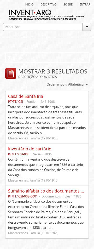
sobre (68, 4)
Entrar (84, 4)
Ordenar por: (56, 84)
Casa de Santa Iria (25, 96)
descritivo (48, 4)
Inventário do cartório (29, 149)
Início (29, 4)
